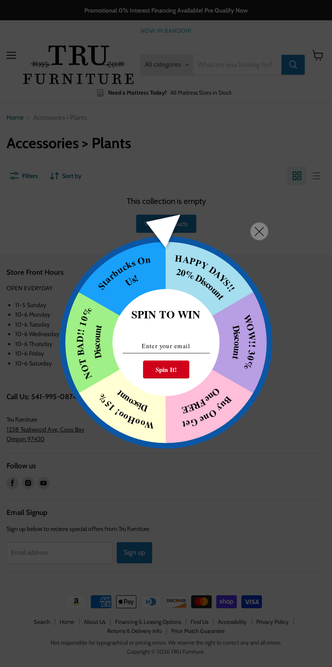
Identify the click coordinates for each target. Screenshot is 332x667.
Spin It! (166, 370)
